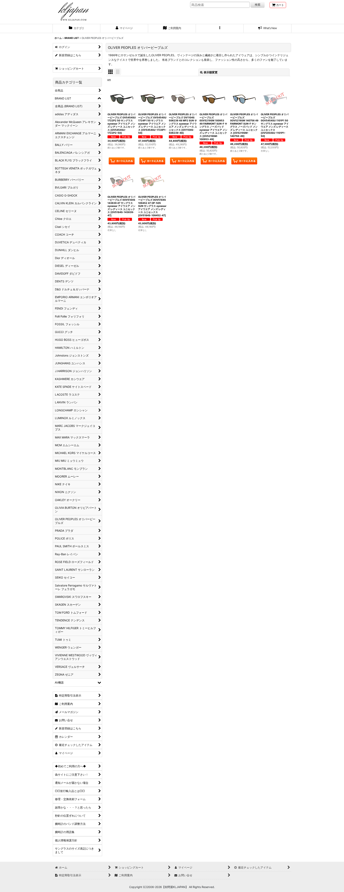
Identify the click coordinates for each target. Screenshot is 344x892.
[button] (220, 28)
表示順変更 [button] (211, 72)
